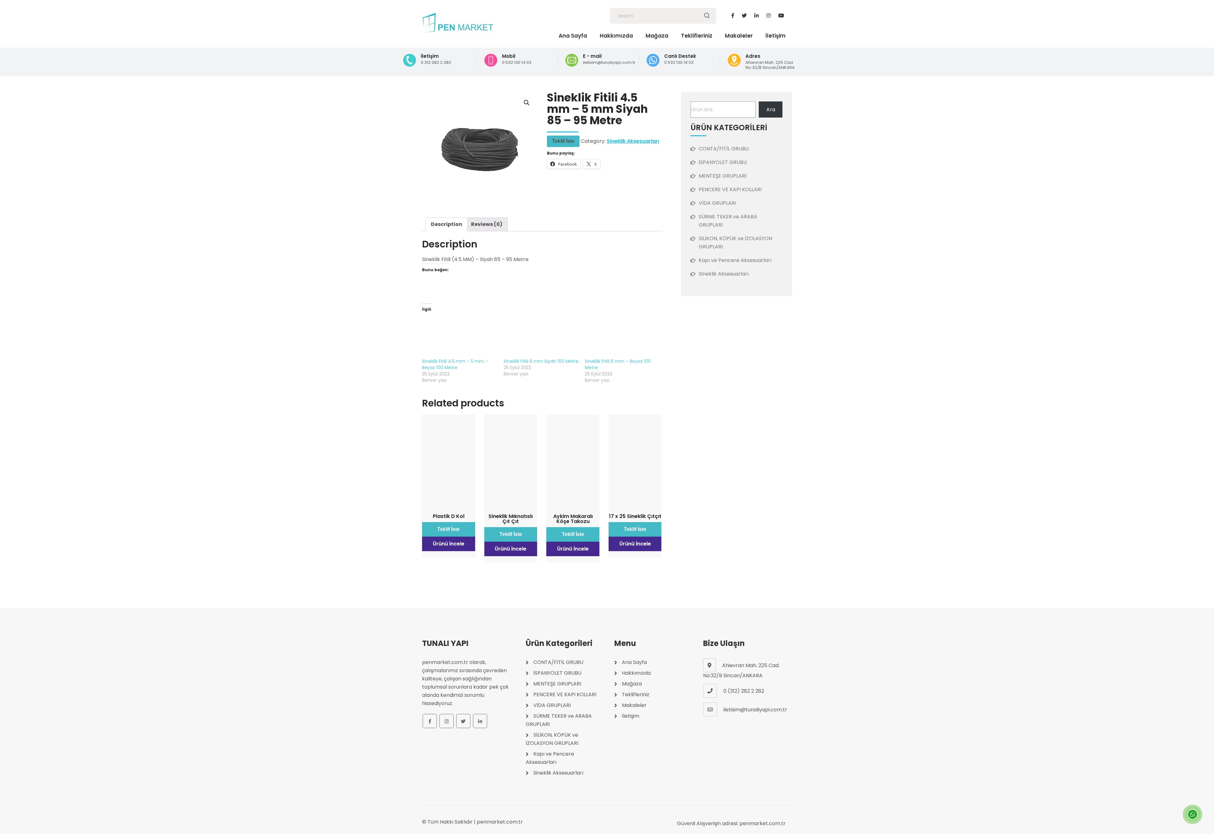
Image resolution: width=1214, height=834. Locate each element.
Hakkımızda (616, 36)
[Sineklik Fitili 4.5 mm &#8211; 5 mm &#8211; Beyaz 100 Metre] (459, 336)
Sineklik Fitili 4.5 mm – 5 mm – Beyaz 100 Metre (455, 364)
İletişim (775, 36)
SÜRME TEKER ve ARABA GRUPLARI (728, 220)
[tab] (447, 224)
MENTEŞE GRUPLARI (722, 176)
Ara (770, 109)
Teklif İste (563, 141)
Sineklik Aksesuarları (633, 141)
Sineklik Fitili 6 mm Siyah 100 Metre (541, 361)
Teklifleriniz (696, 36)
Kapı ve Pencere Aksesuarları (735, 260)
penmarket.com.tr (500, 821)
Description (446, 224)
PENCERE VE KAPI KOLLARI (730, 189)
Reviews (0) (486, 224)
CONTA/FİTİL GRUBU (724, 148)
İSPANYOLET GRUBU (723, 162)
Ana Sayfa (573, 36)
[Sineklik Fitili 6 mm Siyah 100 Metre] (541, 336)
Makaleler (739, 36)
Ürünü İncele (448, 543)
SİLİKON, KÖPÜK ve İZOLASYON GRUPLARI (735, 242)
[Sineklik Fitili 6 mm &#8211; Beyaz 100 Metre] (622, 336)
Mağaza (657, 36)
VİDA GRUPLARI (717, 203)
